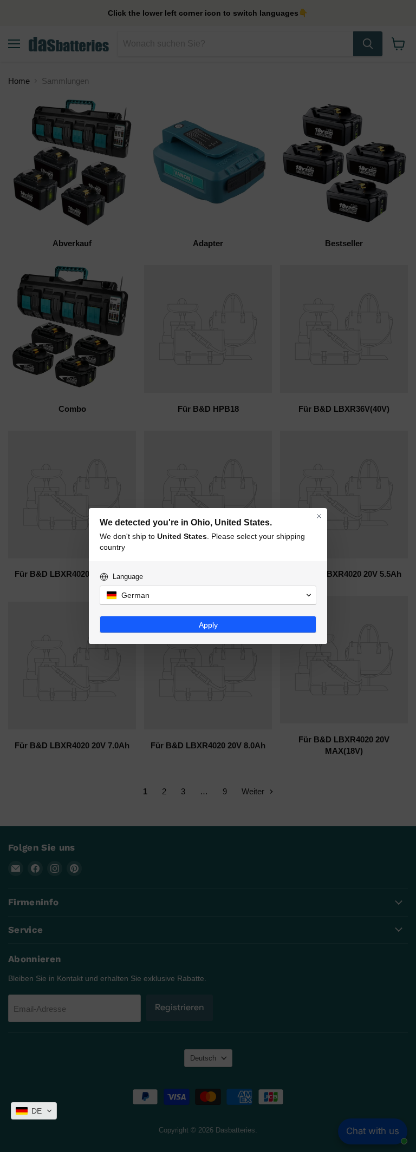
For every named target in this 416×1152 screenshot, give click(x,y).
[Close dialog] (319, 516)
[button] (34, 1111)
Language (128, 576)
